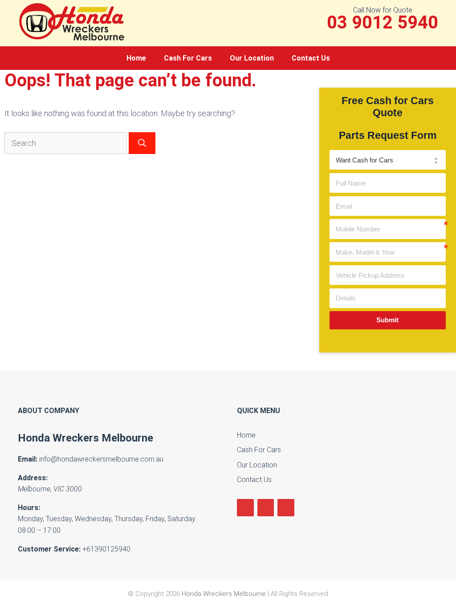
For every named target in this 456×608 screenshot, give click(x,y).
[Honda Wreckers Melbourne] (73, 21)
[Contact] (285, 507)
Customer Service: (49, 549)
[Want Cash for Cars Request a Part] (388, 160)
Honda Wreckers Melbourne (85, 438)
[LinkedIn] (265, 507)
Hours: (29, 507)
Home (136, 58)
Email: (27, 459)
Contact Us (311, 58)
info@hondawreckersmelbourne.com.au (101, 459)
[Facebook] (245, 507)
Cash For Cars (188, 58)
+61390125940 (106, 549)
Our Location (252, 58)
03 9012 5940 (382, 23)
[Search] (142, 143)
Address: (33, 478)
